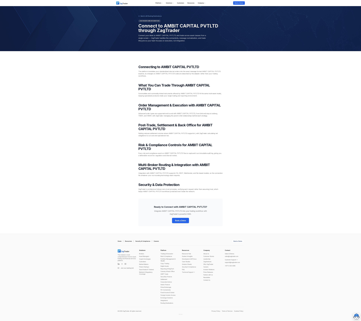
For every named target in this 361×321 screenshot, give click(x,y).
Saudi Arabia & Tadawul (146, 269)
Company (201, 3)
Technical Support (187, 272)
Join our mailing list (127, 268)
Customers (180, 3)
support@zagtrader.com (232, 262)
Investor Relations (208, 269)
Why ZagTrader (208, 264)
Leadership (206, 259)
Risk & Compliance (166, 256)
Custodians (142, 261)
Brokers (141, 254)
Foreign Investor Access (168, 295)
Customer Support (230, 260)
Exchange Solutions (167, 298)
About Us (206, 254)
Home (119, 241)
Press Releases (208, 272)
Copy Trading (165, 263)
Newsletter (206, 277)
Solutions (169, 3)
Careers (156, 241)
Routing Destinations (167, 303)
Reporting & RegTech (167, 269)
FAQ (183, 269)
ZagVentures (207, 261)
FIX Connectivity (166, 290)
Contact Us (206, 280)
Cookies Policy (238, 311)
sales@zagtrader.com (231, 256)
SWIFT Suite (164, 274)
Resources (190, 3)
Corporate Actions (166, 282)
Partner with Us (208, 275)
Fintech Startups (144, 267)
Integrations (164, 300)
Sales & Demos (229, 254)
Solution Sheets (187, 264)
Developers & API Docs (189, 259)
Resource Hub (186, 254)
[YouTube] (125, 264)
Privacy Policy (216, 311)
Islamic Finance (165, 284)
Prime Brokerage (166, 287)
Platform (158, 3)
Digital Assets (165, 266)
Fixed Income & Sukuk (167, 292)
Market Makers (143, 264)
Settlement (164, 279)
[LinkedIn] (119, 264)
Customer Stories (208, 256)
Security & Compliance (142, 241)
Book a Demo (239, 3)
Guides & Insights (187, 256)
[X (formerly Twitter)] (122, 264)
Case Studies (186, 261)
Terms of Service (227, 311)
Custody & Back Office (168, 271)
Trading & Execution (167, 254)
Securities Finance (166, 276)
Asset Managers (144, 256)
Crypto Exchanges (145, 259)
